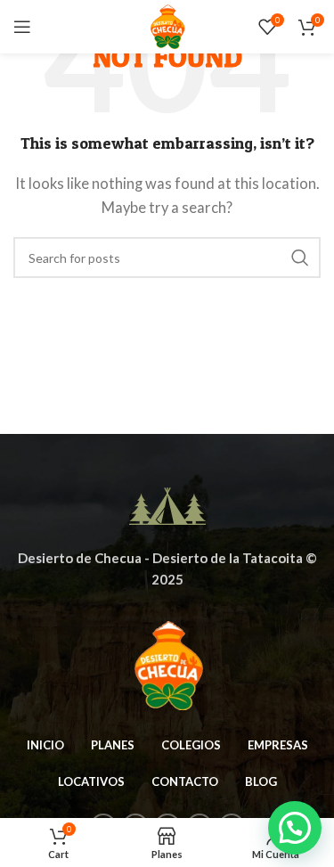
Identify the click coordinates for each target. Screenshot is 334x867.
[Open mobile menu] (22, 27)
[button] (295, 828)
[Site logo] (167, 25)
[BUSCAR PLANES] (300, 257)
